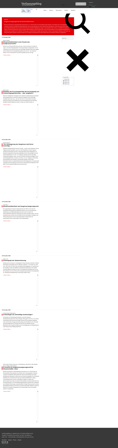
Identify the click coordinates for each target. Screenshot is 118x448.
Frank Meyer (5, 204)
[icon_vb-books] (38, 9)
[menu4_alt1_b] (23, 9)
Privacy (14, 440)
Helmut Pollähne (6, 40)
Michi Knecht (28, 364)
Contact (10, 440)
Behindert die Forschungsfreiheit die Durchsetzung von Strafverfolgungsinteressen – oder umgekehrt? (21, 92)
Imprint (19, 440)
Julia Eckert (15, 364)
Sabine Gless (5, 259)
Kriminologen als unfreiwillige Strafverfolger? (18, 314)
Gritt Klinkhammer (21, 364)
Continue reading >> (7, 55)
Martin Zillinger (13, 365)
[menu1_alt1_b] (28, 9)
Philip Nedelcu (13, 313)
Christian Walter (6, 313)
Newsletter (4, 440)
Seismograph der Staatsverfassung (14, 260)
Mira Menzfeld (34, 364)
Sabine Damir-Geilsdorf (7, 364)
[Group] (31, 2)
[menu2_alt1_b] (33, 9)
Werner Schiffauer (6, 365)
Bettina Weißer (6, 90)
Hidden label (66, 79)
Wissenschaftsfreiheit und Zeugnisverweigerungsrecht (21, 206)
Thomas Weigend (6, 142)
